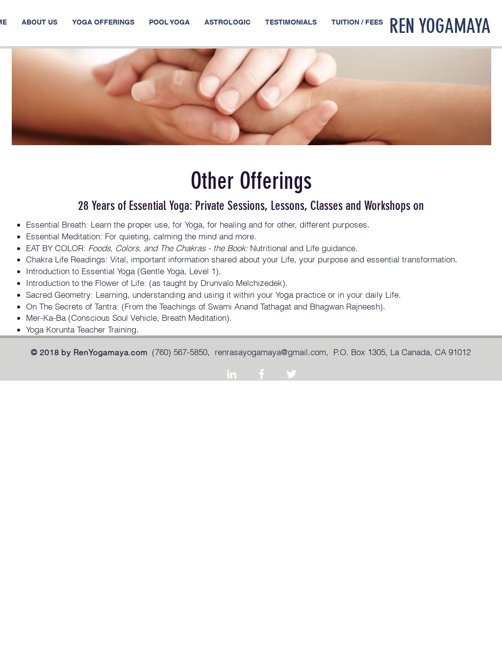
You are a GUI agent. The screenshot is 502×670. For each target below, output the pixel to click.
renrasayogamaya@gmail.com (270, 352)
